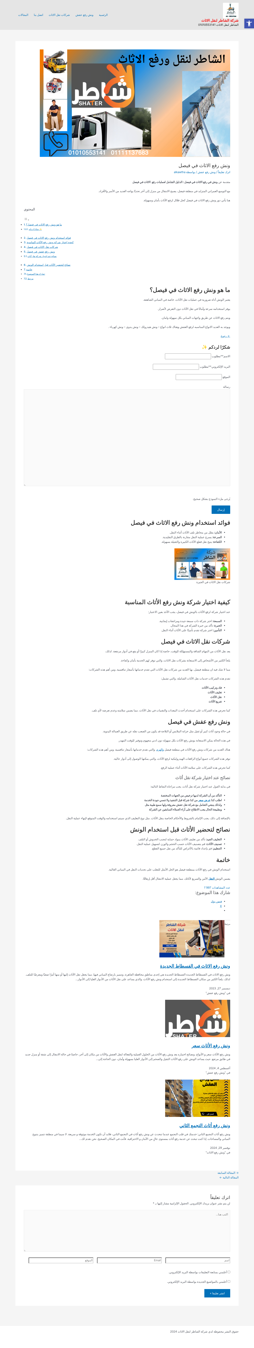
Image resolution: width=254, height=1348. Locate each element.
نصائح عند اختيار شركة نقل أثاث (42, 256)
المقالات (23, 15)
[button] (249, 23)
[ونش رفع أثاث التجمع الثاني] (197, 1098)
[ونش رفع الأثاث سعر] (197, 1018)
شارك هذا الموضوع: (36, 274)
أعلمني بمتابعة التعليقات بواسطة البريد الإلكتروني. (197, 1272)
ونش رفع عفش (84, 15)
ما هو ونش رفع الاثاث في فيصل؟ (44, 224)
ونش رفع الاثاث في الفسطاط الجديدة (195, 966)
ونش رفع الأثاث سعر (211, 1045)
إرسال (221, 509)
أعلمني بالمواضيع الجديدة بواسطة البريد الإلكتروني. (197, 1281)
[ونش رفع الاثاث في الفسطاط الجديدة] (191, 938)
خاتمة (29, 269)
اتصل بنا (38, 15)
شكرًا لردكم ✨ (35, 229)
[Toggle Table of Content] (26, 220)
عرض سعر (204, 800)
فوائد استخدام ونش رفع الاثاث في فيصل (49, 237)
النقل (211, 878)
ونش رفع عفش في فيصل (41, 251)
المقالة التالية (229, 1177)
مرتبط (30, 278)
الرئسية (103, 15)
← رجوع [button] (225, 336)
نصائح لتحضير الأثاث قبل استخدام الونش (48, 264)
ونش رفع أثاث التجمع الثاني (204, 1125)
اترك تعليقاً (224, 172)
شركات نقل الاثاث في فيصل (42, 246)
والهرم (160, 749)
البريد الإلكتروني (215, 366)
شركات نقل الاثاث (59, 15)
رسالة (226, 387)
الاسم (221, 356)
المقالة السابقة (228, 1173)
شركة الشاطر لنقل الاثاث (220, 20)
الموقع (226, 377)
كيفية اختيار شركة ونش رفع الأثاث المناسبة (50, 242)
